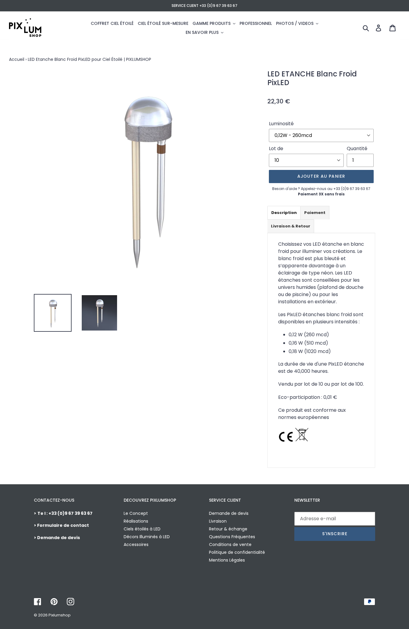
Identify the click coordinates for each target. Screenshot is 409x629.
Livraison (218, 521)
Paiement (314, 212)
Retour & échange (228, 529)
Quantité (357, 148)
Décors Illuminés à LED (147, 537)
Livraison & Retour (290, 226)
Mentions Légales (227, 560)
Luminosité (281, 123)
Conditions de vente (230, 544)
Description (284, 212)
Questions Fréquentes (232, 537)
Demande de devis (229, 513)
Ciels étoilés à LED (142, 529)
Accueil (16, 59)
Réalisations (136, 521)
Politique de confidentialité (237, 552)
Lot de (276, 148)
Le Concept (136, 513)
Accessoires (136, 544)
